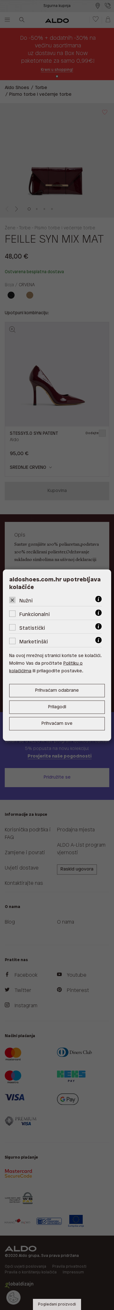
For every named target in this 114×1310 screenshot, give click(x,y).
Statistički (32, 628)
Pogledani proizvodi (57, 1304)
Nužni (26, 600)
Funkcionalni (34, 614)
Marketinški (33, 641)
